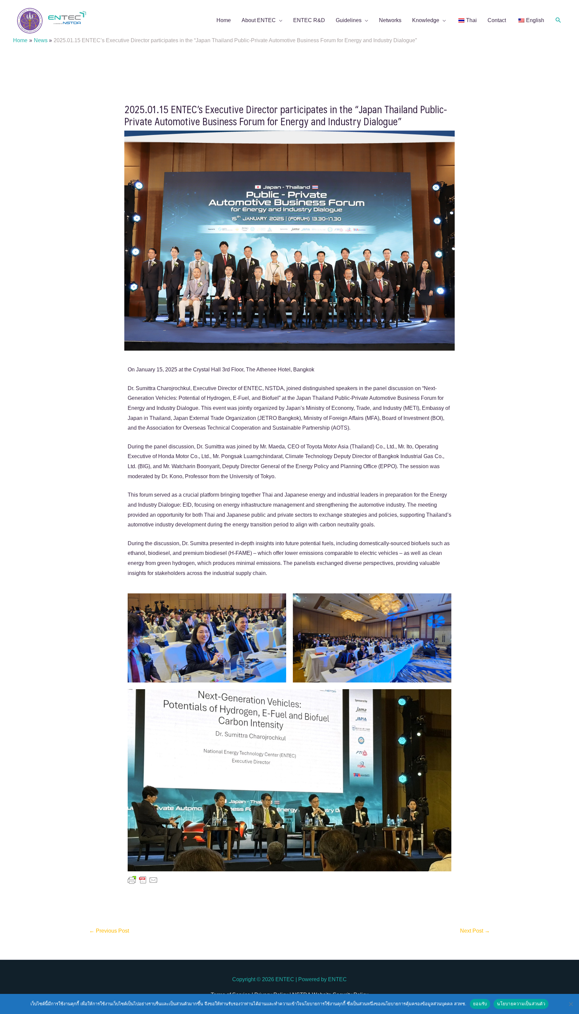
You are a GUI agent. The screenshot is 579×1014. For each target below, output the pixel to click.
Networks (390, 20)
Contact (497, 20)
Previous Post (109, 931)
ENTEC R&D (309, 20)
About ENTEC (259, 20)
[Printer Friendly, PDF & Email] (142, 879)
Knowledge (425, 20)
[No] (570, 1004)
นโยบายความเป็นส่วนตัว (521, 1003)
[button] (558, 20)
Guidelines (349, 20)
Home (223, 20)
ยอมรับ (480, 1003)
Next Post (475, 931)
